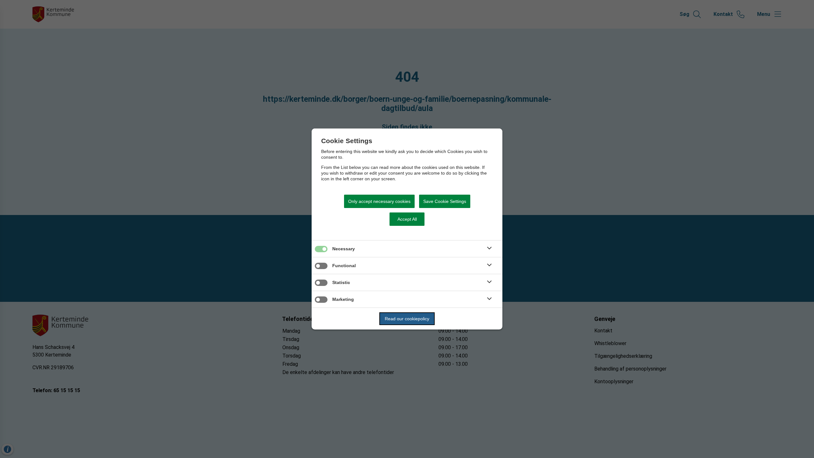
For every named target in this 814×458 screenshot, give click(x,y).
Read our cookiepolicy (407, 318)
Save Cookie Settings (444, 201)
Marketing (343, 299)
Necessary (343, 248)
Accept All (407, 219)
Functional (344, 265)
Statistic (341, 282)
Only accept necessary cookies (379, 201)
